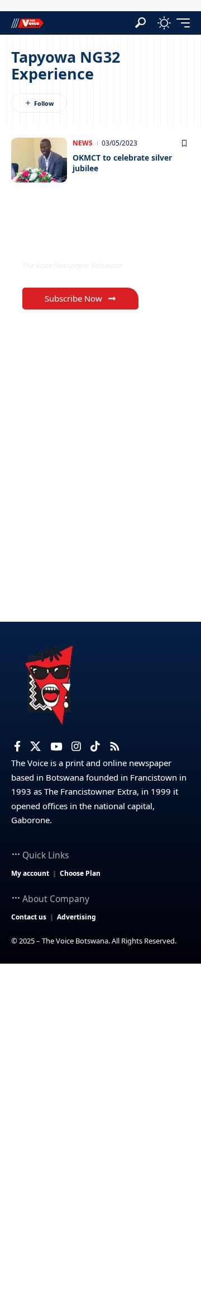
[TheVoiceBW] (27, 22)
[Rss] (115, 746)
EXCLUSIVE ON (68, 242)
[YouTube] (56, 746)
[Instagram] (76, 746)
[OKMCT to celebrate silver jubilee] (39, 160)
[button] (140, 22)
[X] (35, 746)
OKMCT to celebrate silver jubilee (122, 163)
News (83, 143)
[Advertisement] (100, 1070)
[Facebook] (17, 746)
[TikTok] (95, 746)
